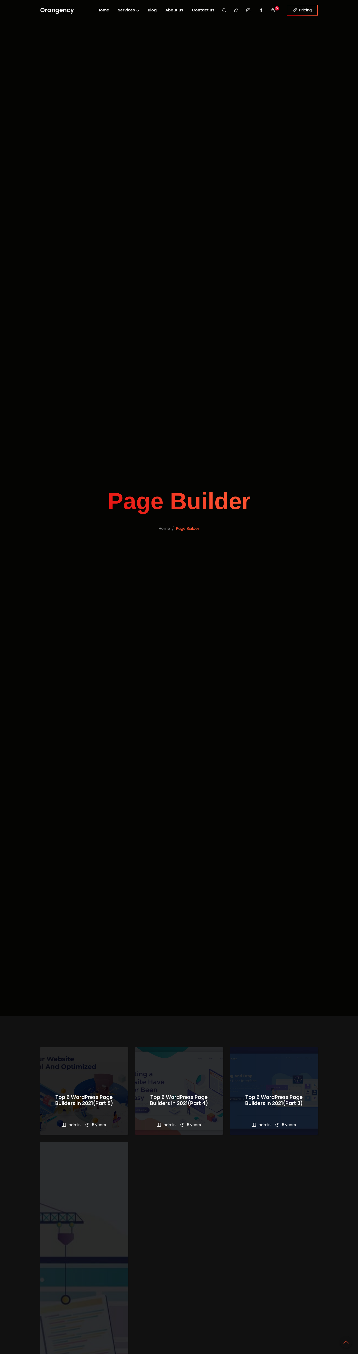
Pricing (305, 10)
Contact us (203, 10)
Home (103, 10)
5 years (99, 1125)
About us (174, 10)
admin (75, 1125)
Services (126, 10)
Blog (152, 10)
